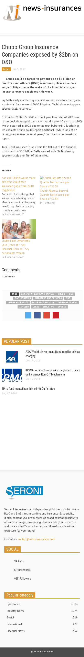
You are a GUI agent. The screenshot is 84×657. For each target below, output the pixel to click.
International (42, 624)
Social (42, 617)
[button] (15, 28)
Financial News (42, 631)
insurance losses (18, 302)
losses (62, 306)
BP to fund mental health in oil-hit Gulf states (28, 389)
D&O (71, 294)
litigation (48, 306)
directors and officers (48, 298)
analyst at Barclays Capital (37, 294)
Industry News (42, 611)
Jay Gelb (24, 306)
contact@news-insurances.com (36, 539)
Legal (6, 69)
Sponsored (42, 604)
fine (68, 298)
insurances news (67, 302)
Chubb (61, 294)
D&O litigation (23, 298)
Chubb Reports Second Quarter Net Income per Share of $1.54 (54, 195)
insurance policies (43, 302)
